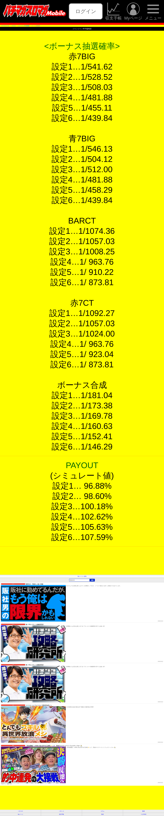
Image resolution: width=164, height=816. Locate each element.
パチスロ (20, 811)
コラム (102, 811)
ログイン (85, 11)
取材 (102, 814)
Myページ (133, 18)
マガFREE (143, 814)
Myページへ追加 (82, 576)
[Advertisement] (51, 563)
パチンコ (61, 811)
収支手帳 (113, 18)
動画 (143, 811)
